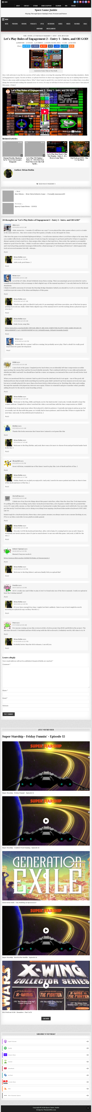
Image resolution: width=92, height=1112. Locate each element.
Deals (85, 24)
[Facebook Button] (77, 2)
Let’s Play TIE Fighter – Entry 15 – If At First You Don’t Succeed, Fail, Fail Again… (35, 161)
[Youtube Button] (80, 2)
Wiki (66, 6)
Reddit (44, 46)
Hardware (40, 28)
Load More (46, 1018)
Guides (60, 24)
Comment (6, 664)
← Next (17, 191)
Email (5, 698)
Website (5, 706)
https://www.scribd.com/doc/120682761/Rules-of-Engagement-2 (26, 558)
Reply (6, 252)
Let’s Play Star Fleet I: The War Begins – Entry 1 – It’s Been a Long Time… (57, 156)
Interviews (51, 24)
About (18, 6)
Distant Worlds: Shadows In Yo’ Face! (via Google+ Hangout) (12, 160)
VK (51, 46)
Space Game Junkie (46, 10)
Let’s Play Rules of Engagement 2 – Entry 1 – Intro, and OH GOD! (46, 39)
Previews (15, 24)
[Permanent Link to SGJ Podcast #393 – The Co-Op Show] (79, 149)
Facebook (35, 46)
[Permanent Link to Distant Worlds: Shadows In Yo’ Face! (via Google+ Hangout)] (12, 149)
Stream (35, 6)
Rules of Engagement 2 (49, 184)
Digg (57, 46)
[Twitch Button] (83, 2)
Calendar (58, 6)
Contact (26, 6)
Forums (73, 6)
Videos (68, 24)
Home (24, 36)
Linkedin (65, 46)
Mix (72, 46)
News (6, 24)
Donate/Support (46, 6)
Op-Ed (42, 24)
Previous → (19, 204)
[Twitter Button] (74, 2)
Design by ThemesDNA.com (46, 1110)
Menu (6, 2)
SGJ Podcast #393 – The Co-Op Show (79, 159)
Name (5, 690)
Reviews (24, 24)
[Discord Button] (86, 2)
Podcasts (33, 24)
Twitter (27, 46)
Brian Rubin (21, 42)
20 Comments (39, 42)
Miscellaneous (51, 28)
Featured (77, 24)
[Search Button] (89, 2)
